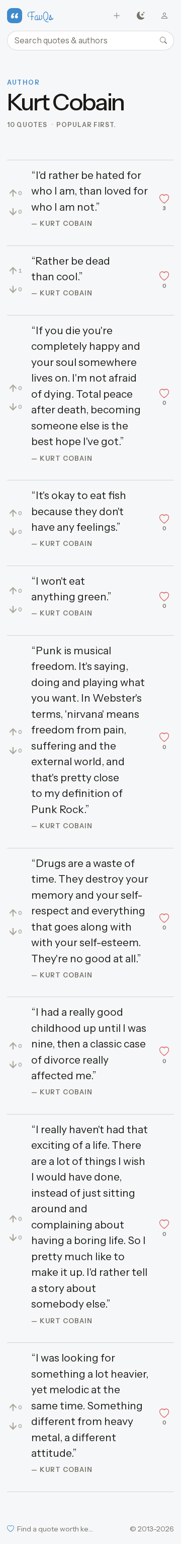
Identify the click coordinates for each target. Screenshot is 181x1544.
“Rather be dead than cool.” (70, 269)
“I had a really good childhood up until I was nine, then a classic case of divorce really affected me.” (88, 1044)
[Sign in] (164, 16)
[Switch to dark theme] (140, 16)
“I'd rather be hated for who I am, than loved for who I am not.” (89, 191)
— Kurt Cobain (62, 223)
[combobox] (90, 41)
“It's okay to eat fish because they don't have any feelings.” (78, 511)
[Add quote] (117, 16)
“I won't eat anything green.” (71, 589)
